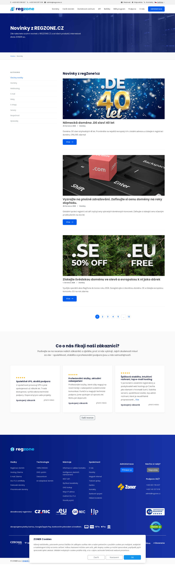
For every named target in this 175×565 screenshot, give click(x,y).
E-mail (12, 94)
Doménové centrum (86, 9)
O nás (142, 9)
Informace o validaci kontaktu (74, 468)
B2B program (119, 9)
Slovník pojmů (68, 500)
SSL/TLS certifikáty (17, 481)
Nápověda (138, 2)
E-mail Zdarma (16, 476)
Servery (13, 110)
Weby (12, 99)
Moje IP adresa (69, 492)
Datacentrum (42, 476)
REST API (66, 479)
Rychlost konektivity (70, 483)
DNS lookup (67, 487)
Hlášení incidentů (95, 498)
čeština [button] (160, 2)
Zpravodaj (14, 121)
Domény (55, 9)
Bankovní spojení (95, 493)
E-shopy (13, 104)
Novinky (92, 472)
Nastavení (114, 557)
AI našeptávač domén (45, 481)
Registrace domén (17, 468)
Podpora (132, 9)
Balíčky (107, 9)
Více (68, 142)
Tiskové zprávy (94, 481)
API (99, 9)
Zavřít (96, 557)
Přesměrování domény (19, 489)
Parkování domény (17, 485)
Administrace (156, 9)
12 (129, 316)
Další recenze (87, 417)
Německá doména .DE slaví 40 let (88, 123)
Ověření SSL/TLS (69, 496)
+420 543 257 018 (36, 2)
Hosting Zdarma (16, 472)
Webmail (126, 2)
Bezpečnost (15, 115)
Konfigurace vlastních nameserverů (71, 473)
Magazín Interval (95, 476)
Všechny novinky (16, 77)
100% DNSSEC (42, 468)
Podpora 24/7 (153, 479)
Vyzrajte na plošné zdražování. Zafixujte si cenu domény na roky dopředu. (112, 201)
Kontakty (149, 2)
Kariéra (91, 485)
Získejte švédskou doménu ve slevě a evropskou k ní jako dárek (111, 279)
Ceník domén (68, 9)
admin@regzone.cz (54, 2)
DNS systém (41, 472)
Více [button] (136, 399)
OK (132, 557)
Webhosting (15, 88)
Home (12, 56)
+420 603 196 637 (19, 2)
